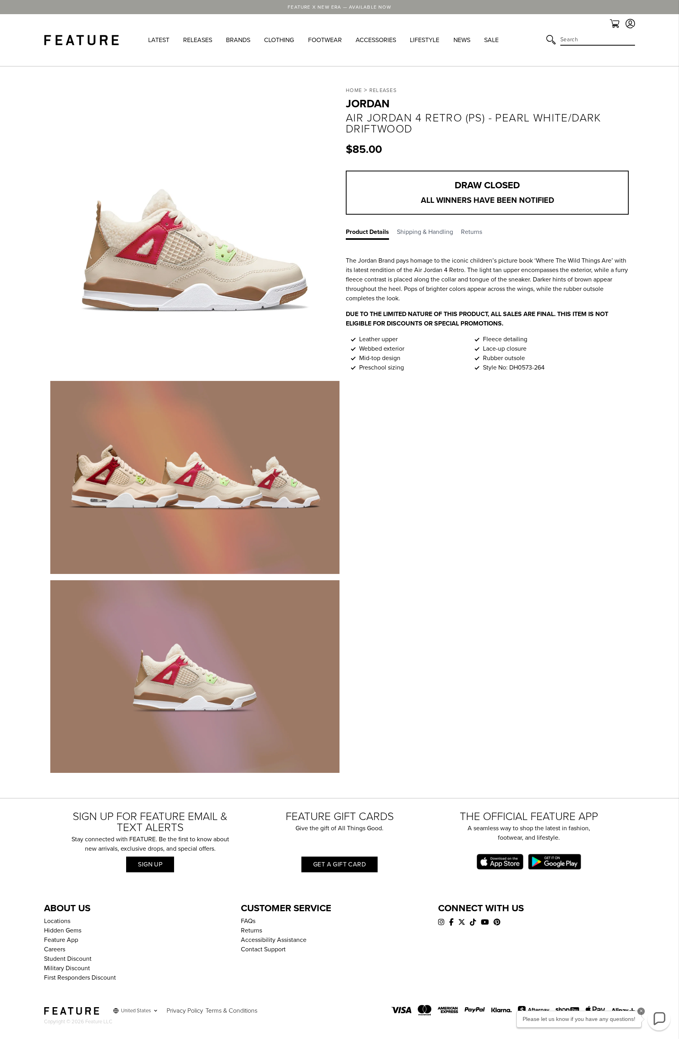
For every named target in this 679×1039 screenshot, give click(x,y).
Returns (251, 930)
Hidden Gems (62, 930)
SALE (491, 40)
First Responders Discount (80, 978)
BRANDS (238, 40)
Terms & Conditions (231, 1011)
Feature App (61, 940)
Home (354, 90)
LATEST (158, 40)
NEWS (461, 40)
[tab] (371, 233)
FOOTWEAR (325, 40)
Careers (54, 949)
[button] (659, 1019)
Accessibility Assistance (273, 940)
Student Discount (68, 959)
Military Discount (67, 968)
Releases (383, 90)
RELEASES (197, 40)
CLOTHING (279, 40)
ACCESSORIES (376, 40)
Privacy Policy (185, 1011)
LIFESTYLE (424, 40)
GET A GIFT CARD (339, 864)
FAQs (248, 921)
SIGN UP (150, 864)
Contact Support (263, 949)
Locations (57, 921)
